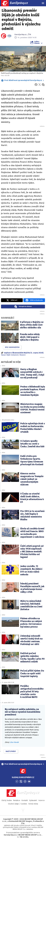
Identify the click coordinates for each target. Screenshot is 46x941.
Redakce (16, 800)
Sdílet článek (36, 42)
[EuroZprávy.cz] (16, 3)
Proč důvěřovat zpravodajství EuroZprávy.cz (23, 80)
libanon (22, 355)
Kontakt (24, 800)
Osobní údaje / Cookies (17, 804)
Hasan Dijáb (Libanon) (10, 355)
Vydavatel (33, 800)
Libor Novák (14, 742)
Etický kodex (7, 800)
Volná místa (33, 804)
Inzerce (41, 800)
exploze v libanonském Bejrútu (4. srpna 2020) (23, 353)
